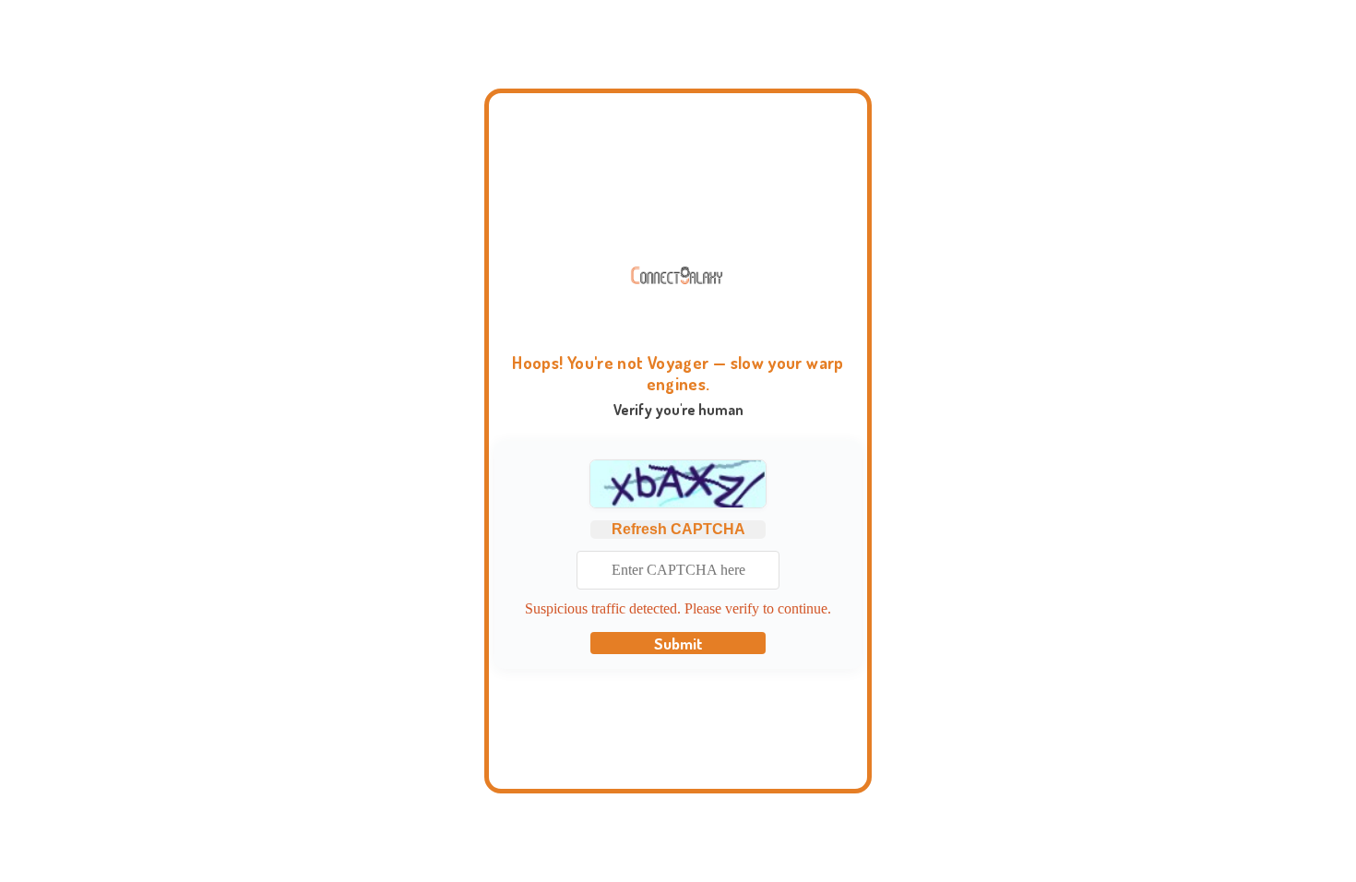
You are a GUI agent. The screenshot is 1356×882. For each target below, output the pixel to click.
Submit (678, 643)
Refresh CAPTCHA (678, 529)
